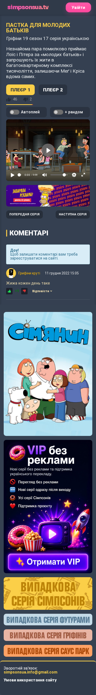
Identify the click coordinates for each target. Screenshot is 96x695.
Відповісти (40, 291)
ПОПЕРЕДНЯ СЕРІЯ (24, 214)
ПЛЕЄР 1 (20, 90)
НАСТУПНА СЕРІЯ (73, 214)
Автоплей (30, 112)
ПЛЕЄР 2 (53, 90)
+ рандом (74, 112)
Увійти (78, 7)
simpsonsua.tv (27, 7)
